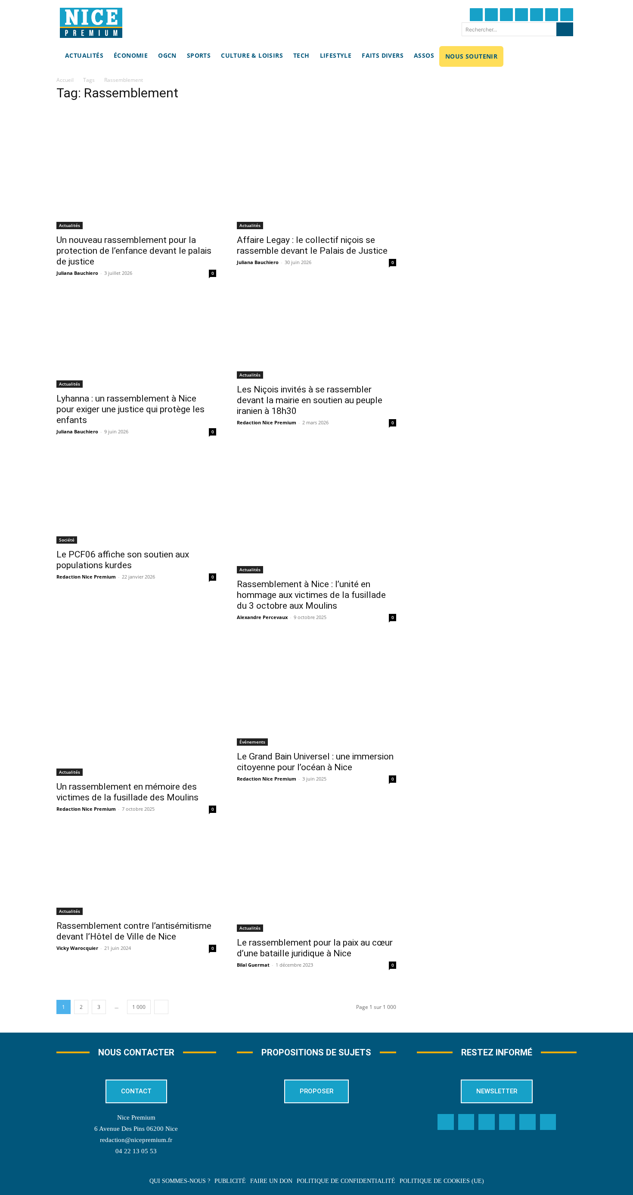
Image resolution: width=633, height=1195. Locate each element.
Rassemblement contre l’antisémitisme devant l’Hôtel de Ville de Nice (133, 931)
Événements (252, 742)
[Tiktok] (536, 14)
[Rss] (548, 1122)
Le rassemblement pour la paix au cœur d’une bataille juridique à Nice (315, 947)
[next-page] (161, 1007)
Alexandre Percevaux (262, 617)
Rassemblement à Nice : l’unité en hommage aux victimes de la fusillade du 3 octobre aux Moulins (311, 595)
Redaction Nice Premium (266, 422)
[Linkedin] (551, 14)
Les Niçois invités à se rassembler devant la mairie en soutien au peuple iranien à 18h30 (309, 400)
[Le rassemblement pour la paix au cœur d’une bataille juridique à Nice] (317, 881)
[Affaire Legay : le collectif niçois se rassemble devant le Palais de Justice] (317, 169)
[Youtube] (566, 14)
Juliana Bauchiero (77, 273)
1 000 (139, 1007)
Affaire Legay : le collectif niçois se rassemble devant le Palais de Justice (312, 245)
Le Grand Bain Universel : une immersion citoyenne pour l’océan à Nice (315, 761)
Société (66, 540)
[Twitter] (491, 14)
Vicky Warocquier (77, 948)
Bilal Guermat (253, 965)
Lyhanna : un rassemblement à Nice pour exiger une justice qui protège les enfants (130, 409)
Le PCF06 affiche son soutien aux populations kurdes (122, 559)
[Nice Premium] (91, 23)
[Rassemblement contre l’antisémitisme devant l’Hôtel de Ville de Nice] (136, 873)
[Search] (564, 29)
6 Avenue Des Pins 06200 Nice (136, 1128)
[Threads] (521, 14)
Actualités (69, 225)
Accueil (65, 80)
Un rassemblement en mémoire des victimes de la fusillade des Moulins (127, 792)
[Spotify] (527, 1122)
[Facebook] (476, 14)
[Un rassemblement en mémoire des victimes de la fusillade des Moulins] (136, 707)
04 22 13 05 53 (136, 1151)
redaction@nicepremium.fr (136, 1139)
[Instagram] (506, 14)
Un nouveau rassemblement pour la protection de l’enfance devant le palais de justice (133, 251)
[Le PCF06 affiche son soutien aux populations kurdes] (136, 498)
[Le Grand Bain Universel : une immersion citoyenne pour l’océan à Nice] (317, 692)
